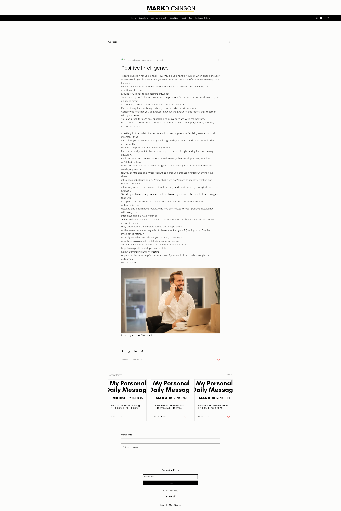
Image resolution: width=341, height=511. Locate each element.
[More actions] (218, 60)
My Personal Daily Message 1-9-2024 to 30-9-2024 (213, 406)
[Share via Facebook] (122, 351)
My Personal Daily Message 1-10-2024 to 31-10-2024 (169, 406)
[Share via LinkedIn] (135, 351)
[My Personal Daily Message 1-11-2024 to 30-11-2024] (127, 390)
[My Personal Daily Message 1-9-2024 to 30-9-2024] (213, 390)
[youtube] (321, 18)
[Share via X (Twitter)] (129, 351)
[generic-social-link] (325, 18)
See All (230, 374)
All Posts (112, 41)
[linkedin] (317, 18)
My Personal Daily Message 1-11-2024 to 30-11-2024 (126, 406)
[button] (328, 18)
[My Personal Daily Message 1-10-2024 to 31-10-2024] (170, 390)
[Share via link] (142, 351)
